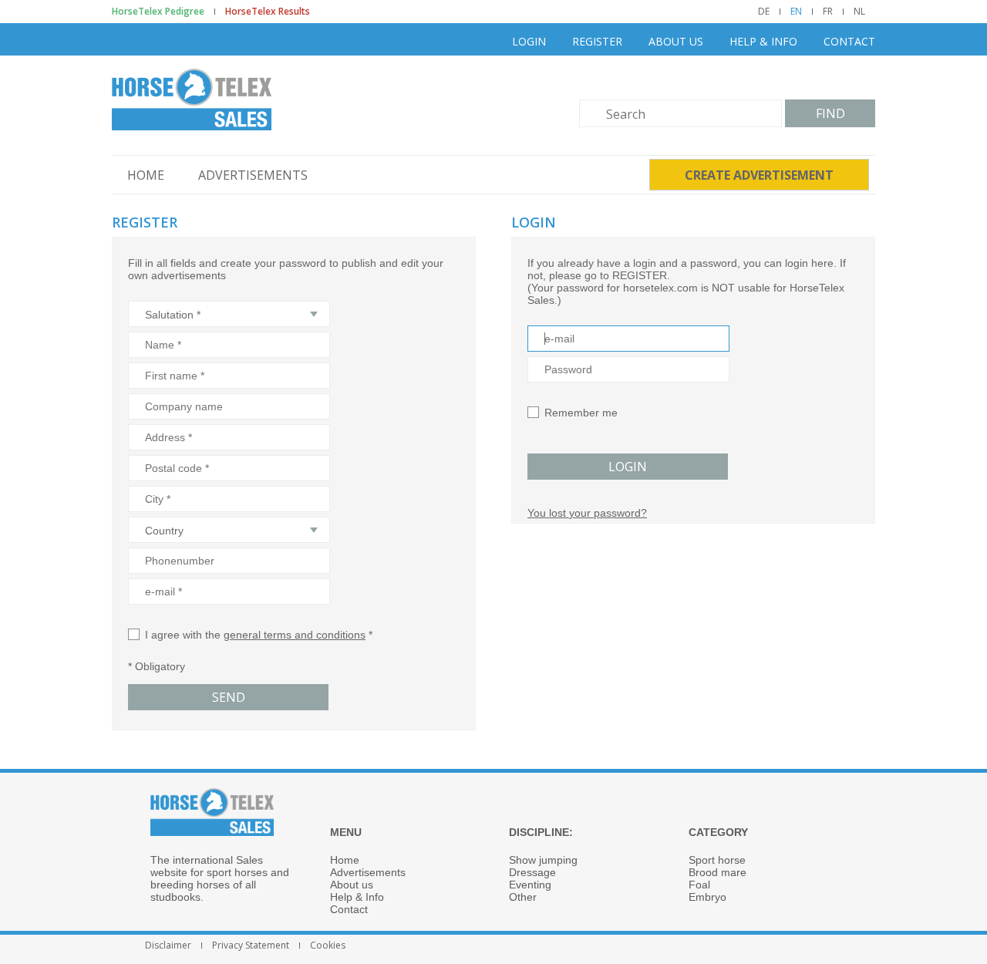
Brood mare (717, 872)
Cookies (327, 945)
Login (529, 41)
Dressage (532, 872)
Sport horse (717, 860)
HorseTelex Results (267, 11)
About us (675, 41)
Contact (849, 41)
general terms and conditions (294, 635)
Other (523, 897)
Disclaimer (168, 945)
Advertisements (253, 175)
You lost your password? (587, 513)
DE (764, 11)
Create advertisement (759, 175)
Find (830, 113)
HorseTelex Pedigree (158, 11)
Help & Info (763, 41)
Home (145, 175)
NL (859, 11)
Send (228, 697)
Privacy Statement (250, 945)
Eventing (530, 884)
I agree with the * (258, 635)
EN (796, 11)
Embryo (707, 897)
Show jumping (543, 860)
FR (828, 11)
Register (597, 41)
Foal (699, 884)
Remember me (581, 412)
